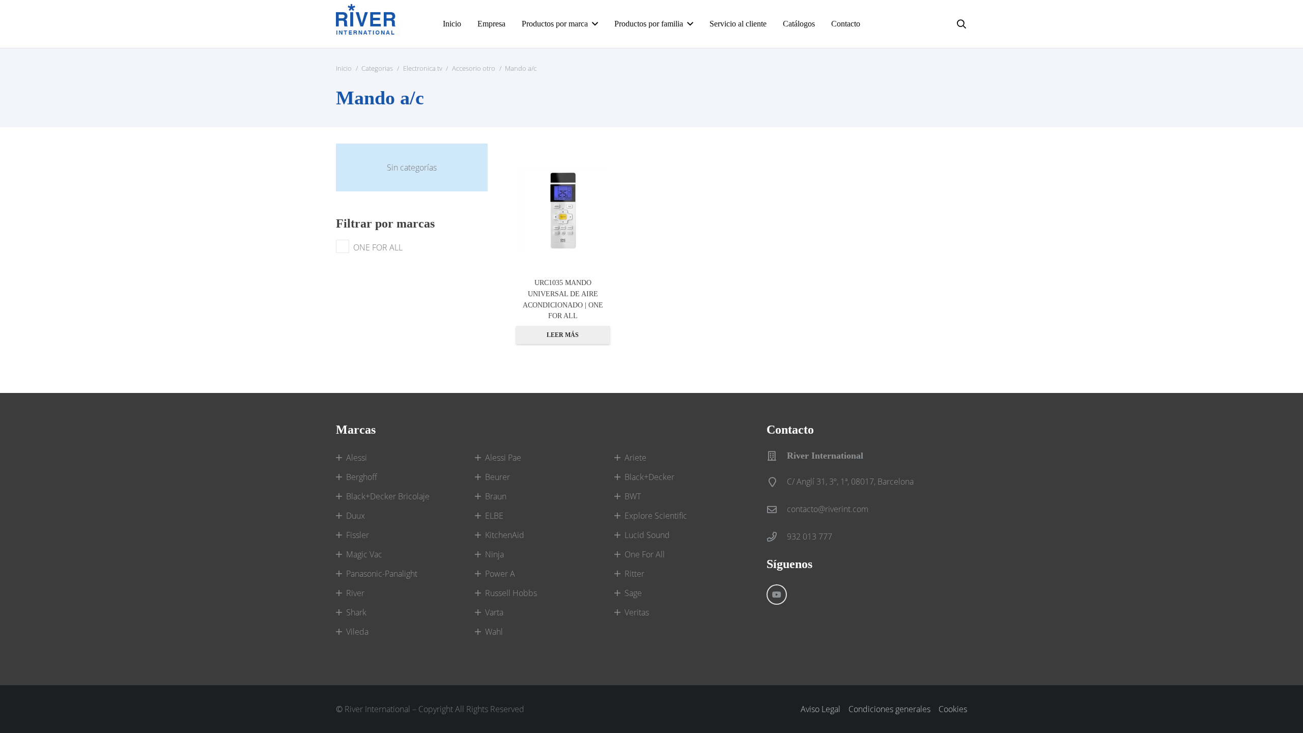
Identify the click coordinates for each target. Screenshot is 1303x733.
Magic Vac (364, 554)
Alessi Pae (503, 457)
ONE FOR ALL (378, 247)
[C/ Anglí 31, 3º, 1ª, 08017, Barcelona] (777, 482)
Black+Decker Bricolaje (388, 496)
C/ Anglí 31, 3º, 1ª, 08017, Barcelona (850, 481)
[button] (595, 24)
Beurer (497, 477)
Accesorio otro (473, 68)
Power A (500, 573)
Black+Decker (649, 477)
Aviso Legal (820, 709)
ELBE (494, 515)
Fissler (357, 535)
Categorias (377, 68)
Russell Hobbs (511, 593)
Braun (495, 496)
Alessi (356, 457)
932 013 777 (809, 536)
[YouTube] (777, 594)
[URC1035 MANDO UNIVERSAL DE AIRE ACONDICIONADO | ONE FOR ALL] (563, 210)
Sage (633, 593)
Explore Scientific (656, 515)
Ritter (634, 573)
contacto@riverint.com (827, 509)
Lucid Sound (647, 535)
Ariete (635, 457)
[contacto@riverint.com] (777, 509)
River (355, 593)
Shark (356, 612)
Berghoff (361, 477)
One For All (645, 554)
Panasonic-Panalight (381, 573)
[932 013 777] (777, 537)
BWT (633, 496)
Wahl (494, 631)
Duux (355, 515)
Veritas (637, 612)
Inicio (344, 68)
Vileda (357, 631)
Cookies (953, 709)
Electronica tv (422, 68)
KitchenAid (504, 535)
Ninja (494, 554)
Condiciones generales (889, 709)
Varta (494, 612)
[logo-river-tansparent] (368, 24)
